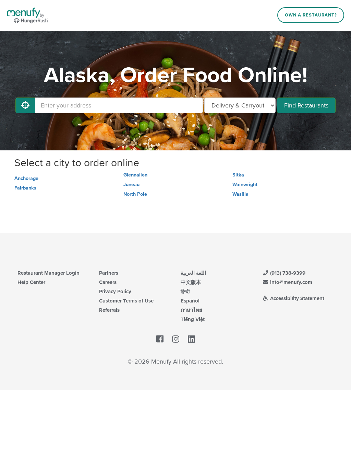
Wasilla (240, 194)
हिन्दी (185, 291)
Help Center (31, 282)
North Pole (135, 194)
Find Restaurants (306, 105)
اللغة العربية (193, 273)
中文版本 (191, 282)
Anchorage (26, 178)
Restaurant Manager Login (48, 273)
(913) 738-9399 (287, 273)
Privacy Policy (115, 291)
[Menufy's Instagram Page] (175, 339)
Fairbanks (25, 188)
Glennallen (135, 175)
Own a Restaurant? (311, 15)
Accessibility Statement (296, 298)
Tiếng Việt (193, 319)
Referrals (109, 310)
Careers (108, 282)
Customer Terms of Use (126, 301)
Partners (108, 273)
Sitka (238, 175)
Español (190, 301)
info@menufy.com (290, 282)
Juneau (131, 184)
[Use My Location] (25, 105)
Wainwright (244, 184)
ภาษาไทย (191, 310)
